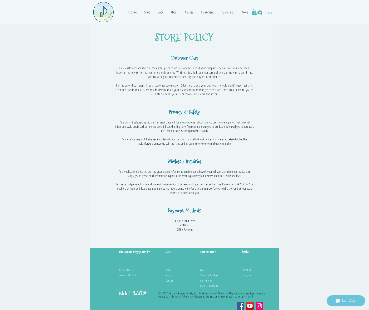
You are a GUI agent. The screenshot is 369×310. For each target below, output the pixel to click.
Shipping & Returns (209, 275)
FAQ (202, 270)
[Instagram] (259, 306)
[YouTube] (250, 306)
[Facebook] (240, 306)
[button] (147, 12)
